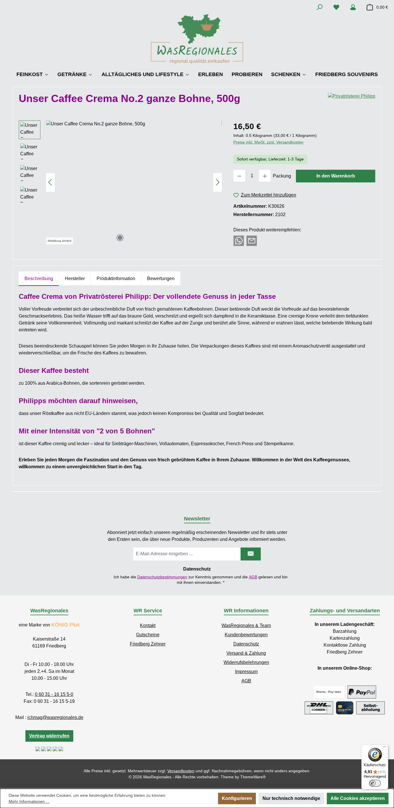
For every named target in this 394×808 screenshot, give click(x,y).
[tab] (39, 278)
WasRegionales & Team (246, 625)
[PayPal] (362, 692)
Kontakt (147, 625)
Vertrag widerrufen (49, 735)
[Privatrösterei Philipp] (351, 101)
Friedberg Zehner (148, 643)
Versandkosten (180, 771)
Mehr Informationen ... (29, 801)
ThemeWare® (253, 777)
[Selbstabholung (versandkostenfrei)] (370, 707)
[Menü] (384, 748)
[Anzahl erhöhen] (265, 176)
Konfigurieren (237, 798)
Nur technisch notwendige (291, 798)
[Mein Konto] (353, 7)
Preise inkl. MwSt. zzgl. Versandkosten (268, 142)
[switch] (375, 783)
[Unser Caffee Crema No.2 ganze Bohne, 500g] (134, 182)
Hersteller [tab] (75, 278)
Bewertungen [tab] (161, 278)
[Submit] (251, 554)
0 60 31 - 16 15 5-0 (54, 694)
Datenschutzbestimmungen (162, 577)
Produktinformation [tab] (116, 278)
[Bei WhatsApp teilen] (238, 240)
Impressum (246, 671)
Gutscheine (148, 634)
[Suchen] (320, 7)
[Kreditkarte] (344, 707)
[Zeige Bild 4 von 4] (147, 237)
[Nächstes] (217, 182)
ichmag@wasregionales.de (55, 717)
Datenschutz (246, 643)
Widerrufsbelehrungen (246, 662)
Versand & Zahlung (246, 653)
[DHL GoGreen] (319, 707)
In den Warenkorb (335, 175)
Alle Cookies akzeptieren (358, 798)
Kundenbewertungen (246, 634)
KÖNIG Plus (65, 625)
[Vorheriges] (50, 182)
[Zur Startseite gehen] (197, 39)
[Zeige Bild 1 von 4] (120, 237)
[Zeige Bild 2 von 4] (129, 237)
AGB (253, 577)
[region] (120, 182)
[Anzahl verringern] (239, 176)
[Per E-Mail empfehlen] (251, 240)
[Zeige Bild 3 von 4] (138, 237)
